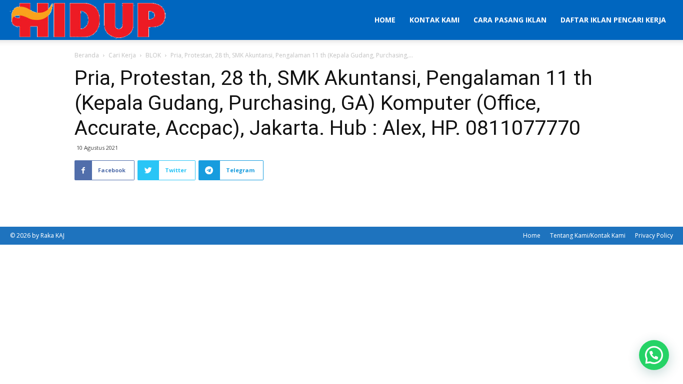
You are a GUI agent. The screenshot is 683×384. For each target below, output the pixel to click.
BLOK (153, 55)
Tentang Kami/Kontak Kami (588, 235)
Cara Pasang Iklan (510, 19)
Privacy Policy (654, 235)
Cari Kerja (122, 55)
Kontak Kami (435, 19)
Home (385, 19)
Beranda (86, 55)
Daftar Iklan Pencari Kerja (613, 19)
